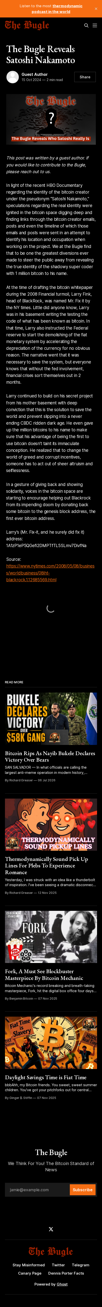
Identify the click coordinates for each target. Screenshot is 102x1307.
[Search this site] (86, 25)
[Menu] (95, 25)
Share (85, 77)
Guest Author (35, 74)
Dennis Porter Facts (66, 1273)
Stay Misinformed (29, 1265)
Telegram (80, 1265)
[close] (96, 9)
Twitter (58, 1265)
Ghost (62, 1284)
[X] (51, 1229)
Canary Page (29, 1273)
